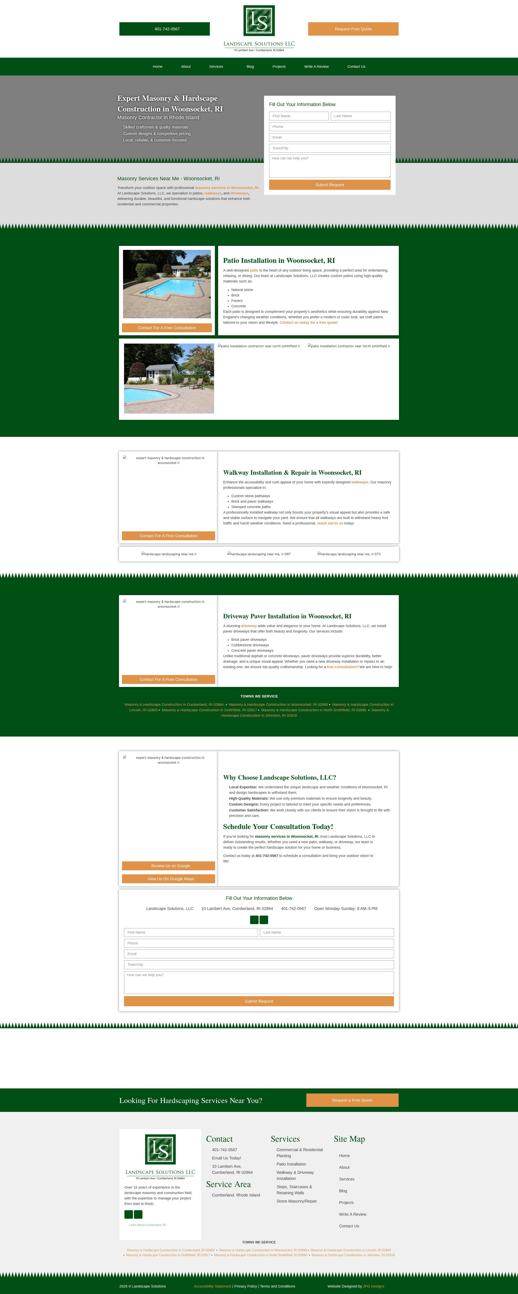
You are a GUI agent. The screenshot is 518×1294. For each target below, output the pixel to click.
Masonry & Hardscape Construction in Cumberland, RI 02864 (175, 705)
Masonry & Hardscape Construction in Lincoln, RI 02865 (351, 1250)
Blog (250, 67)
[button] (128, 379)
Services (216, 67)
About (186, 67)
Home (157, 67)
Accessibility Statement (212, 1286)
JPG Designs (373, 1286)
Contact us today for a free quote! (309, 323)
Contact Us (356, 67)
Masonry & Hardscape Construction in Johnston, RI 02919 (353, 1255)
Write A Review (316, 67)
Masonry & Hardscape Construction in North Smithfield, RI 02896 (313, 710)
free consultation (341, 667)
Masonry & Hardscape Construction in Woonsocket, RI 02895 (278, 705)
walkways (213, 193)
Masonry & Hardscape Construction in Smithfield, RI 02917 (209, 710)
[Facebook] (254, 920)
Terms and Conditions (277, 1286)
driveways (239, 193)
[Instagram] (264, 920)
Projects (279, 67)
